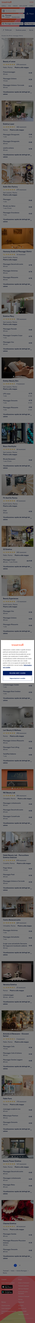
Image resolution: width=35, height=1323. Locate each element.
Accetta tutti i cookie (18, 673)
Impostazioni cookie (17, 678)
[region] (17, 661)
